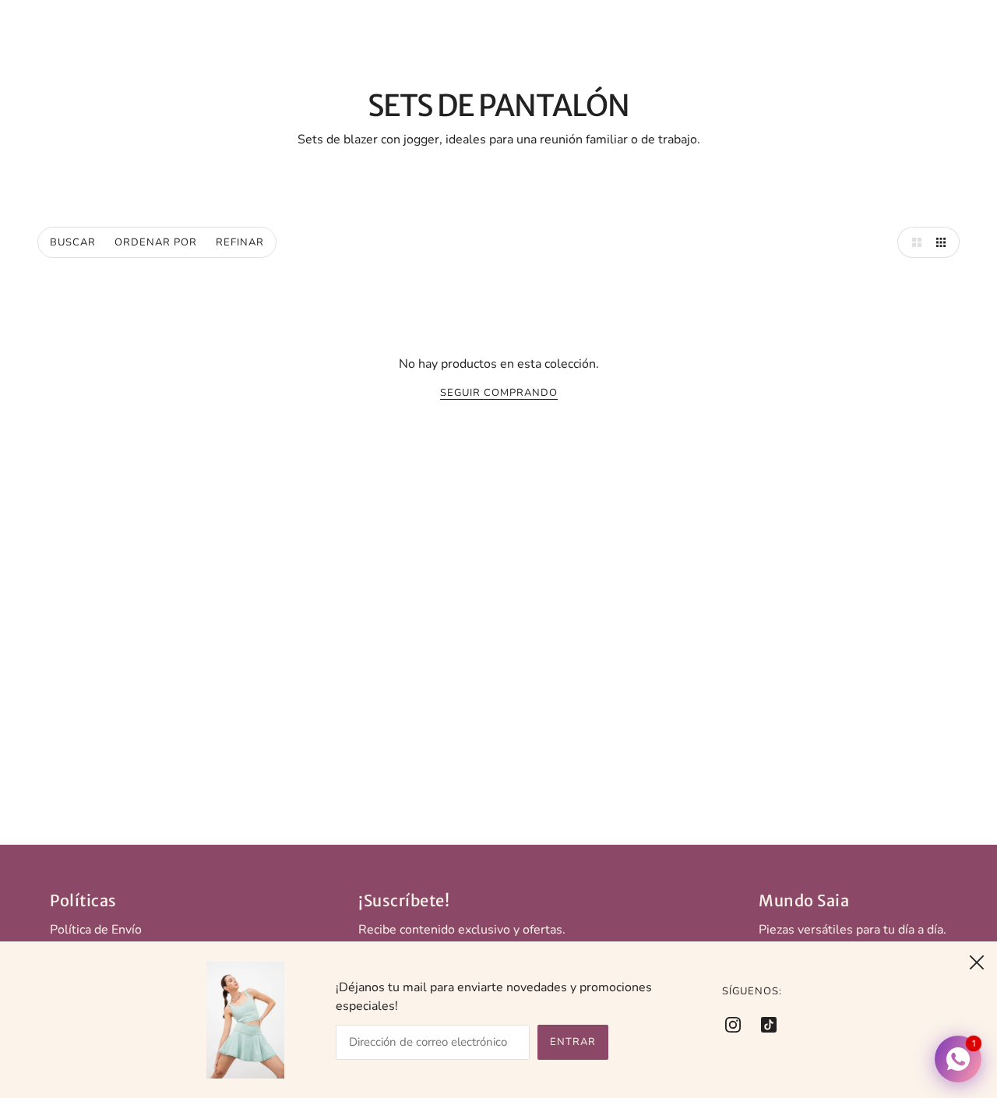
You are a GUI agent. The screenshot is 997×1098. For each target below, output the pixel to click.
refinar (240, 242)
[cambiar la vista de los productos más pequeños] (944, 242)
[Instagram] (737, 1024)
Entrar (573, 1042)
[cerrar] (977, 962)
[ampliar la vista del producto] (912, 242)
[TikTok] (764, 1024)
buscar (73, 242)
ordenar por (155, 242)
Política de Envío (96, 929)
